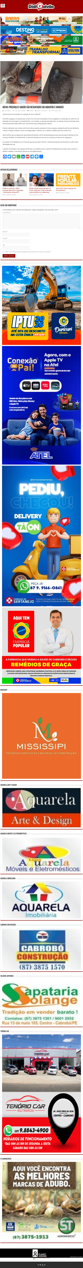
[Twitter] (40, 1265)
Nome (5, 231)
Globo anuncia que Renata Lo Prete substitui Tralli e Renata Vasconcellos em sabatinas (40, 190)
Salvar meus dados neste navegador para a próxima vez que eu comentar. (28, 252)
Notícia (31, 110)
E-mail (5, 238)
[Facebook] (38, 1265)
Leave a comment (42, 110)
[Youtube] (42, 1265)
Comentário (7, 212)
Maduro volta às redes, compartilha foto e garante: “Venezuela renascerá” (13, 190)
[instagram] (44, 1265)
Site (4, 245)
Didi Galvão (7, 110)
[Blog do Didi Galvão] (41, 6)
